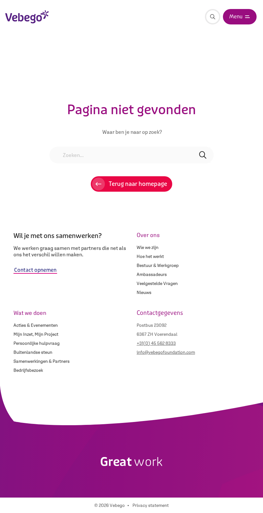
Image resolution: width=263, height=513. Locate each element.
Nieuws (144, 292)
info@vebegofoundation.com (166, 352)
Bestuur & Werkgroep (158, 265)
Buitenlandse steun (32, 352)
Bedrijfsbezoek (28, 370)
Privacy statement (150, 505)
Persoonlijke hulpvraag (36, 343)
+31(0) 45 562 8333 (156, 343)
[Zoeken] (212, 16)
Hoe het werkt (150, 256)
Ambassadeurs (152, 274)
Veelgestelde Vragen (157, 283)
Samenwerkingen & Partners (41, 361)
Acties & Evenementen (35, 325)
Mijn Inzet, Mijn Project (35, 334)
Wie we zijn (147, 247)
